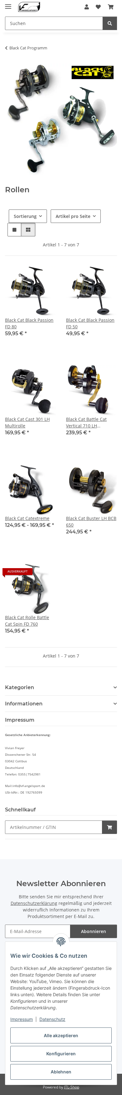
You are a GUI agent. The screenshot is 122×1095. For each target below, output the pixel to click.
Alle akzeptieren (61, 1035)
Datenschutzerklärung (34, 903)
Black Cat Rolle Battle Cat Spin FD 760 (27, 620)
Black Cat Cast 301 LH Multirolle (27, 422)
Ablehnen (61, 1071)
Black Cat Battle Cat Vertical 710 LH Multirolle (86, 422)
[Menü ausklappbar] (8, 4)
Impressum (21, 1019)
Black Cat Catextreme (27, 518)
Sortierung (25, 216)
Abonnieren (93, 931)
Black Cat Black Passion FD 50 (90, 323)
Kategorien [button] (19, 687)
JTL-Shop (71, 1087)
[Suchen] (110, 23)
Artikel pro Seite (73, 216)
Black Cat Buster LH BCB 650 (91, 521)
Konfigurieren (61, 1053)
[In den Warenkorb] (109, 827)
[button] (86, 7)
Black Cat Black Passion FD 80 (29, 323)
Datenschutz (52, 1019)
